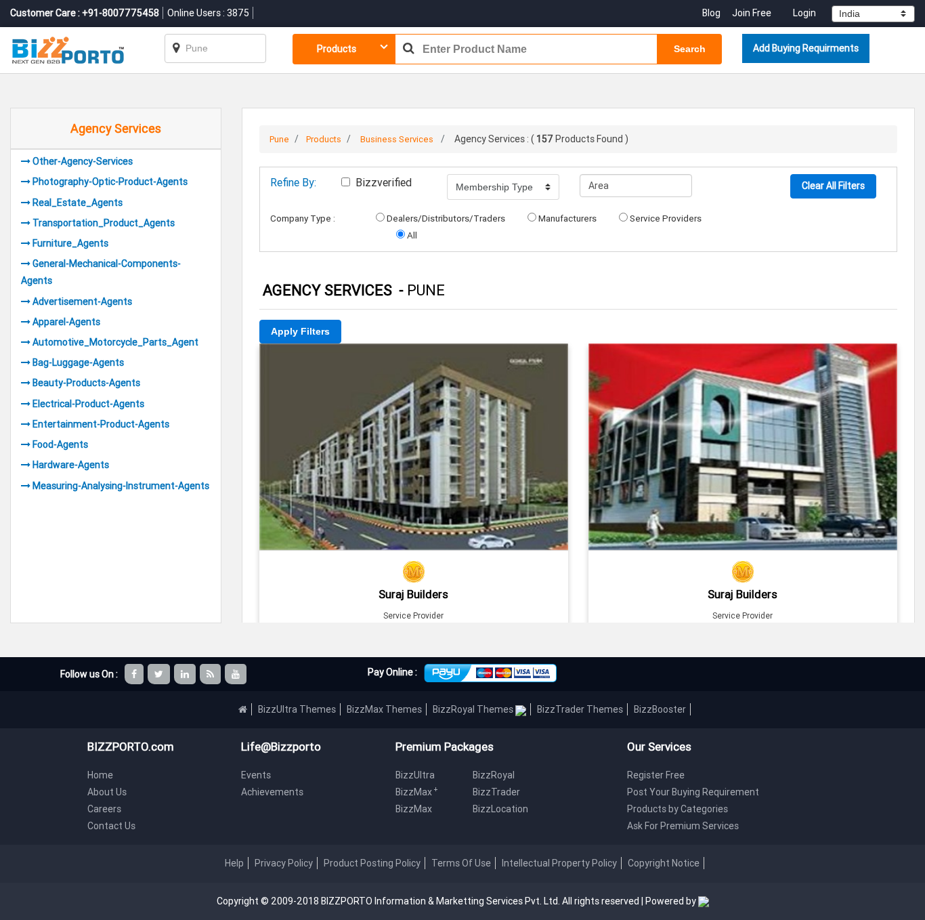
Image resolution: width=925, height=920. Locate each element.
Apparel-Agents (66, 322)
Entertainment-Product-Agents (101, 424)
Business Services (396, 139)
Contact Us (111, 826)
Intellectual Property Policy (559, 863)
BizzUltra (415, 775)
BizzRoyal (494, 775)
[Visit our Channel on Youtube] (237, 674)
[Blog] (211, 674)
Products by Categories (677, 809)
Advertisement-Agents (82, 301)
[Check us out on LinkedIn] (186, 674)
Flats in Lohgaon (413, 362)
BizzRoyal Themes (474, 709)
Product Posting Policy (372, 863)
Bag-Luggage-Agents (78, 362)
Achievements (272, 792)
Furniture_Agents (70, 243)
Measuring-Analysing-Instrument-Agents (121, 486)
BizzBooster (660, 709)
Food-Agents (60, 444)
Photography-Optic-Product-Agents (110, 181)
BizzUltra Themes (297, 709)
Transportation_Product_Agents (104, 223)
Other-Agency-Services (83, 161)
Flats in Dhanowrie (742, 362)
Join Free (751, 13)
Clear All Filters (833, 186)
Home (100, 775)
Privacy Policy (284, 863)
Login (804, 13)
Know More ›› (414, 438)
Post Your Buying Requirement (693, 792)
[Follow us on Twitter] (160, 674)
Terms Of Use (461, 863)
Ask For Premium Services (683, 826)
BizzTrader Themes (580, 709)
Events (256, 775)
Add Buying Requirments (806, 48)
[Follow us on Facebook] (135, 674)
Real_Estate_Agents (78, 202)
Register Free (656, 775)
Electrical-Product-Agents (88, 404)
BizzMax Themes (384, 709)
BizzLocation (500, 809)
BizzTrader (496, 792)
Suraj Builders (413, 594)
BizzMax (416, 792)
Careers (104, 809)
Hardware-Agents (71, 465)
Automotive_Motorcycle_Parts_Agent (115, 342)
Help (234, 863)
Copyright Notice (664, 863)
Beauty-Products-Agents (86, 383)
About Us (107, 792)
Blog (712, 13)
